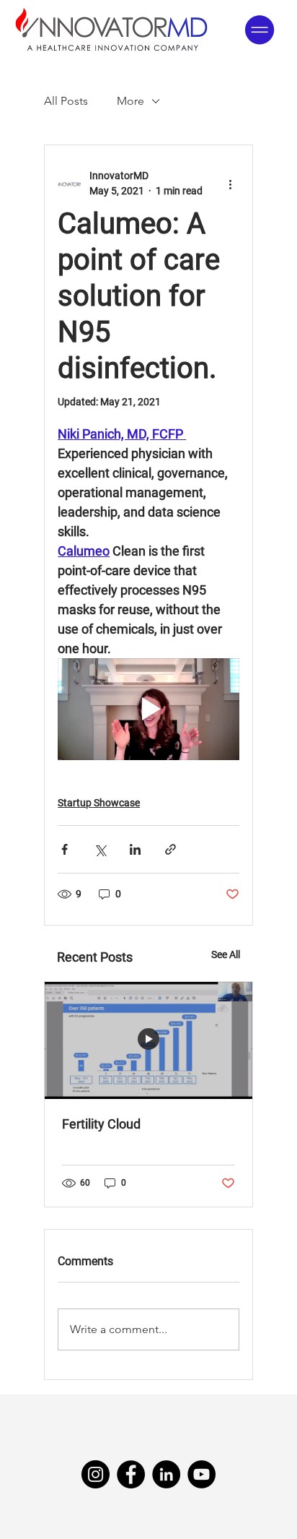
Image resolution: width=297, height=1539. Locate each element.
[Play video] (148, 709)
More (130, 101)
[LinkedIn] (166, 1474)
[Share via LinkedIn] (135, 849)
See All (225, 954)
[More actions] (230, 183)
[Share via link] (170, 849)
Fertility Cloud (101, 1123)
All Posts (66, 101)
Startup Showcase (99, 803)
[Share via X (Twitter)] (100, 849)
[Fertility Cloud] (148, 1040)
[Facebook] (131, 1474)
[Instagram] (95, 1474)
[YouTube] (201, 1474)
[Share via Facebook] (64, 849)
